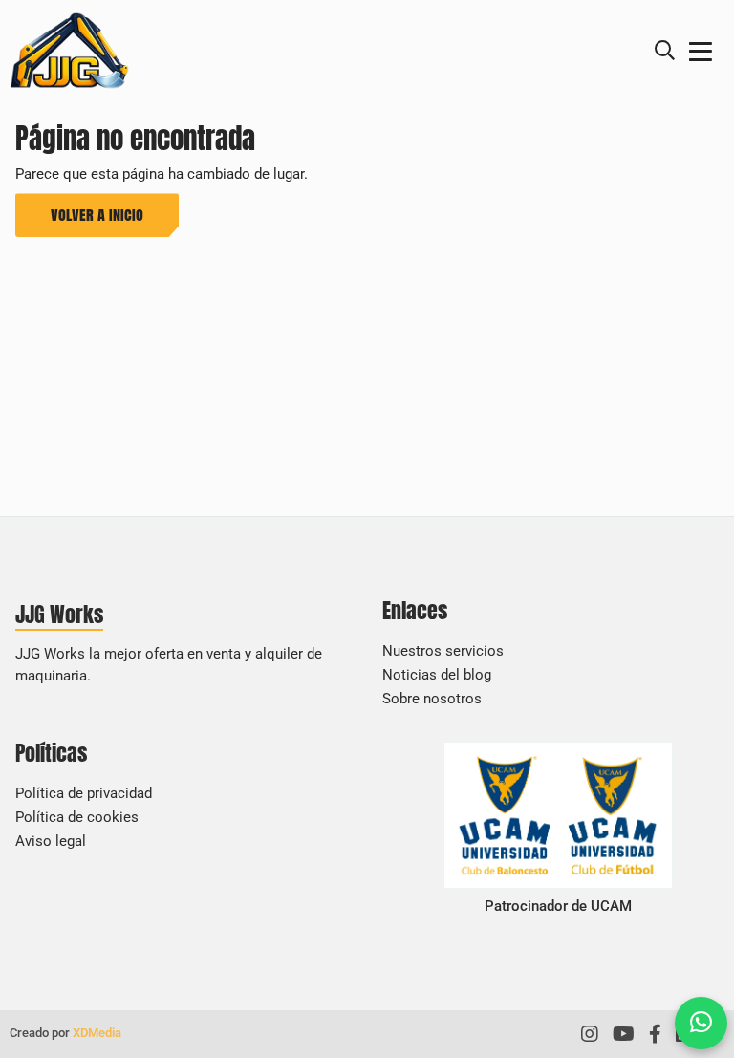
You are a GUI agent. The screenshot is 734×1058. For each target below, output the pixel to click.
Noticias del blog (436, 674)
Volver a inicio (97, 214)
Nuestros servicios (443, 650)
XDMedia (97, 1033)
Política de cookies (77, 817)
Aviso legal (50, 841)
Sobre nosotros (432, 698)
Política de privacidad (83, 793)
